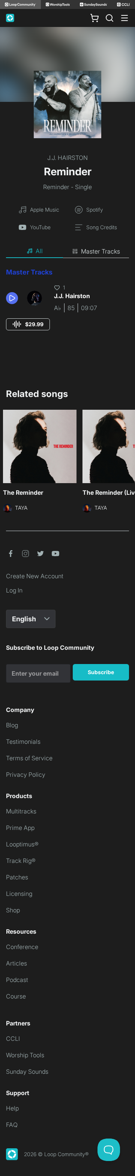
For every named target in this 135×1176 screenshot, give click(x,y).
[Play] (12, 298)
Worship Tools (25, 1055)
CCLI (13, 1038)
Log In (14, 590)
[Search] (109, 17)
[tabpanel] (67, 306)
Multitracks (21, 811)
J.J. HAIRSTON (67, 157)
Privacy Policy (25, 774)
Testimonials (23, 741)
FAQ (12, 1124)
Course (16, 996)
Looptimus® (22, 844)
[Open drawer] (124, 17)
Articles (16, 963)
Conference (22, 947)
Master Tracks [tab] (100, 251)
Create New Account (34, 576)
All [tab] (39, 251)
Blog (12, 725)
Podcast (17, 979)
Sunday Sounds (27, 1071)
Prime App (20, 827)
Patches (17, 877)
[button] (13, 298)
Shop (13, 910)
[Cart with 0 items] (94, 17)
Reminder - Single (67, 187)
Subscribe (101, 672)
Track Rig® (21, 860)
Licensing (19, 893)
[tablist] (67, 251)
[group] (28, 324)
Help (12, 1108)
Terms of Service (29, 758)
